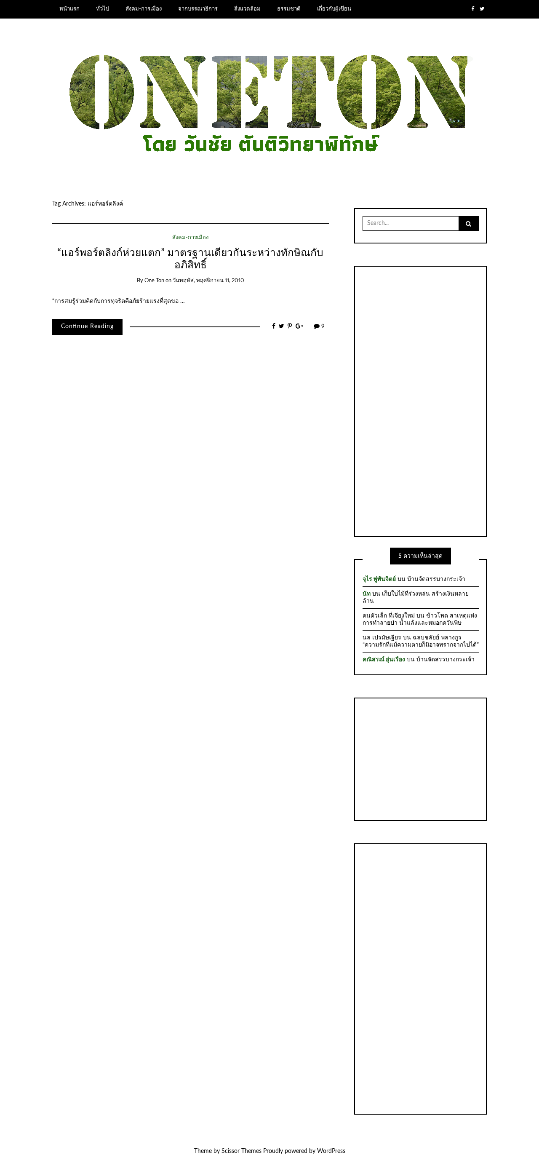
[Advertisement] (420, 400)
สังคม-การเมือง (143, 9)
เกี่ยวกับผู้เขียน (334, 9)
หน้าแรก (69, 9)
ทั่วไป (102, 9)
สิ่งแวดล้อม (247, 9)
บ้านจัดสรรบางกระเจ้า (436, 579)
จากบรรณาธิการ (198, 9)
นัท (367, 594)
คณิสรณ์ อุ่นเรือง (384, 660)
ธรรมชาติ (289, 9)
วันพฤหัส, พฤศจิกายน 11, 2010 (208, 280)
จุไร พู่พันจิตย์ (379, 579)
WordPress (331, 1151)
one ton (154, 280)
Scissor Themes (241, 1151)
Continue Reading (87, 326)
